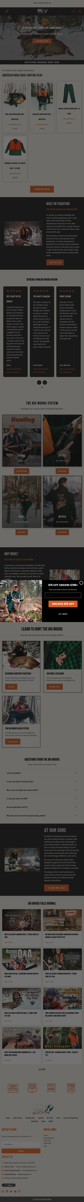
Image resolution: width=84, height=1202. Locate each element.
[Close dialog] (81, 582)
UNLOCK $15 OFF (63, 604)
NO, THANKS (63, 614)
